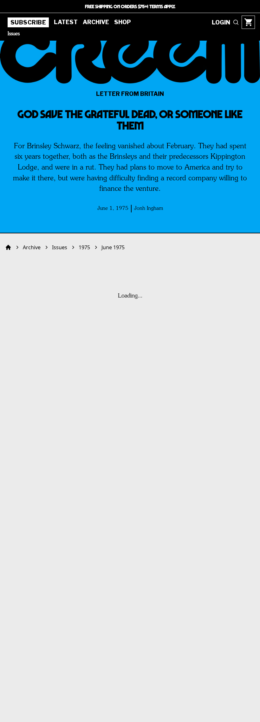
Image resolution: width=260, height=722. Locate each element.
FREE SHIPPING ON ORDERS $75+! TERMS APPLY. (130, 6)
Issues (14, 34)
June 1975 (113, 247)
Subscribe (28, 22)
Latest (66, 22)
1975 (84, 247)
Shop (122, 22)
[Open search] (236, 22)
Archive (96, 22)
